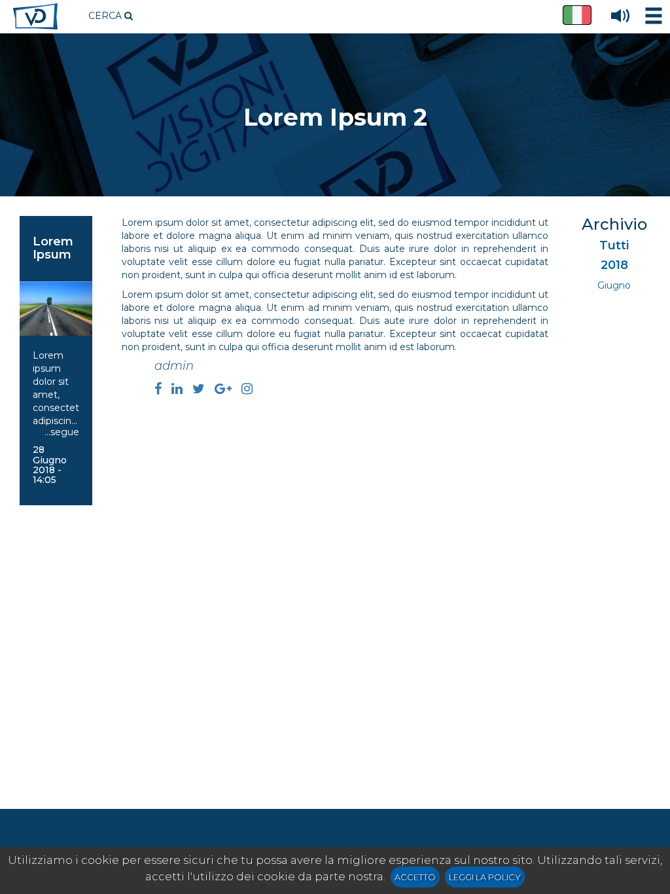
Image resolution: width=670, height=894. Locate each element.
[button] (577, 15)
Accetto (415, 877)
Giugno (614, 285)
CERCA (106, 16)
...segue (61, 432)
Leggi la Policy (485, 877)
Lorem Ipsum (53, 248)
